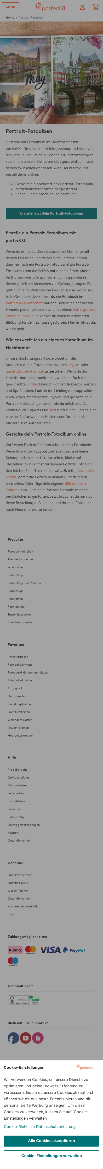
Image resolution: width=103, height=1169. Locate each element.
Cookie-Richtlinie (19, 1126)
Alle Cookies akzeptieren (51, 1140)
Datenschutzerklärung (56, 1126)
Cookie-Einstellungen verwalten (51, 1155)
